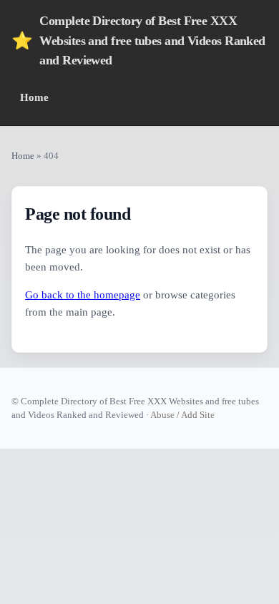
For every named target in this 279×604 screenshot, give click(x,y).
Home (34, 97)
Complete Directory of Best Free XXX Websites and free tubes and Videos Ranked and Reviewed (138, 40)
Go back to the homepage (82, 295)
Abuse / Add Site (182, 414)
